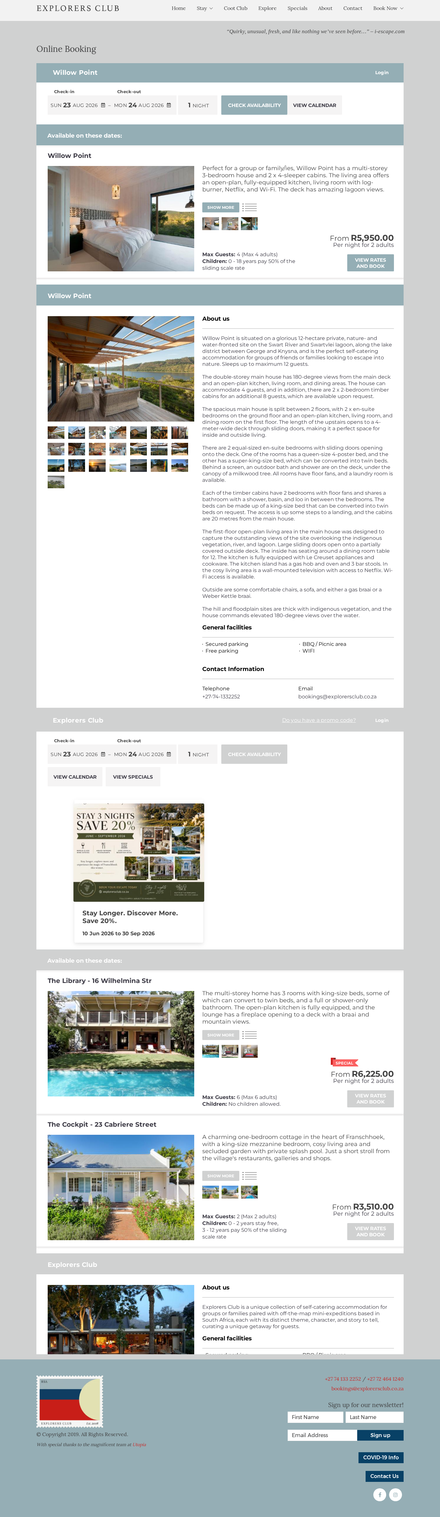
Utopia (139, 1444)
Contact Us (384, 1476)
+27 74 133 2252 (343, 1379)
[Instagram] (395, 1494)
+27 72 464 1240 (385, 1379)
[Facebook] (379, 1494)
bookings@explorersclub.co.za (367, 1389)
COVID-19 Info (381, 1457)
